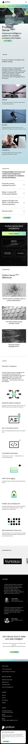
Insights (4, 702)
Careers (4, 697)
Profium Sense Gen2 (7, 669)
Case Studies (5, 700)
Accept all (5, 741)
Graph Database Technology (8, 671)
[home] (6, 2)
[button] (6, 741)
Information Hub (6, 684)
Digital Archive (5, 682)
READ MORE (6, 217)
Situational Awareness (7, 679)
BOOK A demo (7, 40)
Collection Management (7, 687)
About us (4, 695)
